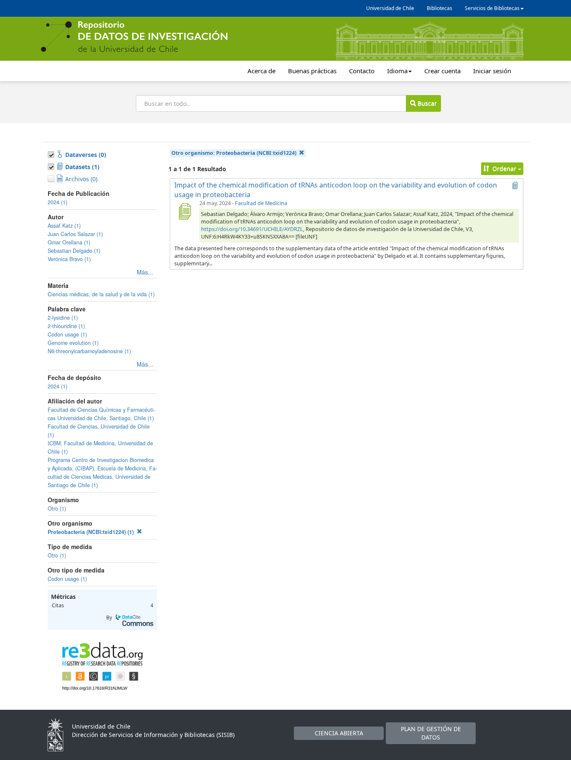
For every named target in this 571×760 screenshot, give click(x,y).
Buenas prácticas (312, 71)
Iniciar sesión (492, 71)
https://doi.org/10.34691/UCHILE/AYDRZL (252, 229)
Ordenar (504, 168)
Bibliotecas (439, 8)
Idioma (397, 71)
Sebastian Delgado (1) (74, 250)
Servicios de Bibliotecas (492, 8)
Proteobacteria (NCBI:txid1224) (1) (91, 532)
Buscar (426, 103)
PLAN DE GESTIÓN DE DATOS (431, 733)
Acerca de (261, 71)
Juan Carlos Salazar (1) (75, 234)
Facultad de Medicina (261, 203)
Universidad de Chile (390, 8)
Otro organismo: (233, 153)
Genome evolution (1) (73, 343)
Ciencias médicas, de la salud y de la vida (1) (101, 294)
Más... (145, 272)
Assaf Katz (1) (64, 225)
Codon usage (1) (67, 334)
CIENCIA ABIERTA (339, 733)
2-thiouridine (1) (66, 326)
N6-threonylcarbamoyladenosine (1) (89, 351)
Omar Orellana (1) (69, 242)
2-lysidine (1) (63, 317)
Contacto (362, 71)
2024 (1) (57, 202)
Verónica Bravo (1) (69, 259)
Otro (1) (57, 508)
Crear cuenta (442, 71)
